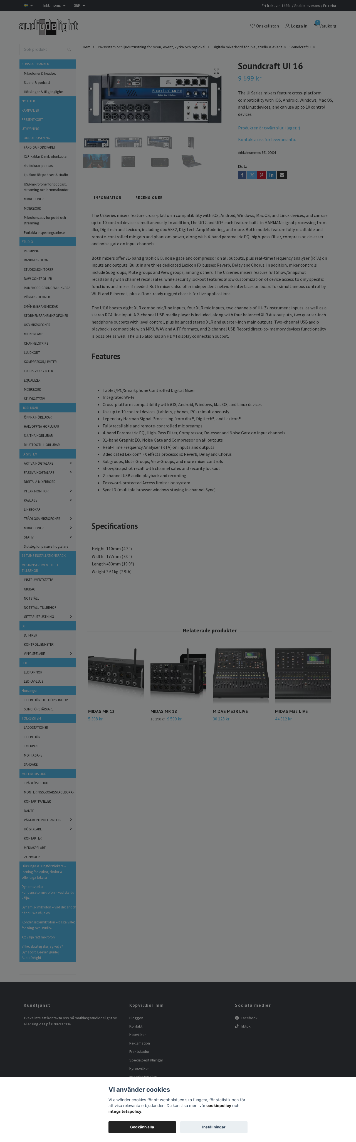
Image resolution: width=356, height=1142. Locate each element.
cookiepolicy (218, 1105)
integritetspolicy (124, 1111)
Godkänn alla (142, 1127)
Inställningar (214, 1127)
